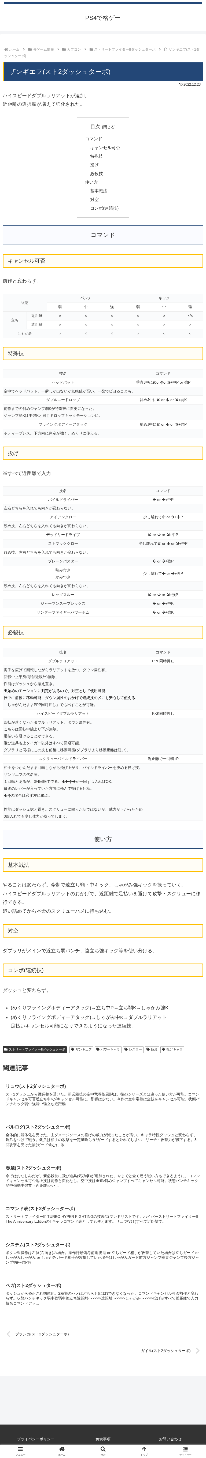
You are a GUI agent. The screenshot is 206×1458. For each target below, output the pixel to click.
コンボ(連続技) (104, 208)
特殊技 (96, 156)
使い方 (91, 182)
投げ (94, 164)
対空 (94, 199)
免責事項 (103, 1439)
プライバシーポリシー (35, 1439)
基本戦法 (98, 190)
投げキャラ (175, 1049)
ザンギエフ (84, 1049)
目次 (95, 126)
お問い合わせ (170, 1439)
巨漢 (154, 1049)
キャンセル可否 (105, 147)
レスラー (135, 1049)
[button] (190, 979)
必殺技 (96, 173)
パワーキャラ (110, 1049)
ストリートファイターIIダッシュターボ (37, 1049)
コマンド (93, 138)
